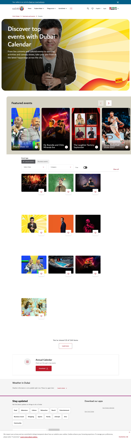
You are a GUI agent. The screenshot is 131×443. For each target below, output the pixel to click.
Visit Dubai (15, 16)
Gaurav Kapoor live (57, 198)
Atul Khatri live (29, 239)
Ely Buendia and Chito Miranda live (88, 281)
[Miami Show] (34, 265)
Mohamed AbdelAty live (85, 239)
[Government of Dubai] (18, 8)
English (98, 8)
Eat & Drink (62, 8)
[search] (88, 8)
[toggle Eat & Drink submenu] (66, 8)
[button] (123, 436)
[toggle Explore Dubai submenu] (43, 8)
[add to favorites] (41, 192)
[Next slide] (101, 103)
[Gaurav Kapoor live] (60, 183)
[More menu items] (71, 8)
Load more (65, 346)
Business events (43, 161)
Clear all (116, 169)
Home (29, 8)
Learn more (61, 388)
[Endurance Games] (60, 265)
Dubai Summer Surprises (32, 323)
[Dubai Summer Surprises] (34, 307)
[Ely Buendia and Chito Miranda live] (88, 265)
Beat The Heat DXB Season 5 (33, 198)
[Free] (85, 167)
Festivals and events (29, 16)
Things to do (50, 8)
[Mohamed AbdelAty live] (88, 224)
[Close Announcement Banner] (118, 2)
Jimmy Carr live (56, 239)
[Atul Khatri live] (34, 224)
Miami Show (28, 280)
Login (104, 8)
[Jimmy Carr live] (60, 224)
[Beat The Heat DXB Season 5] (34, 183)
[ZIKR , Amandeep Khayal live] (88, 183)
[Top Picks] (92, 8)
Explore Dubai (38, 8)
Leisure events (29, 161)
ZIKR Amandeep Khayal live (87, 198)
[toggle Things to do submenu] (55, 8)
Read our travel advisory (36, 2)
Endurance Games (56, 280)
